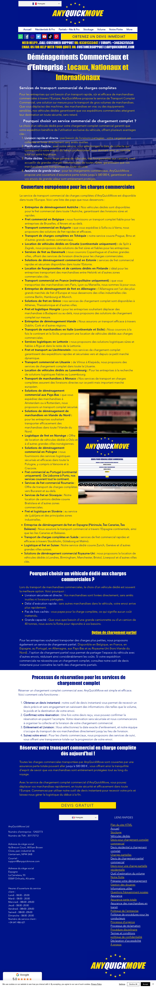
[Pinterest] (56, 36)
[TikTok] (50, 36)
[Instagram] (32, 36)
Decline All (133, 984)
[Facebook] (26, 36)
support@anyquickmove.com (24, 861)
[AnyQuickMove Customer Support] (20, 36)
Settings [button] (122, 984)
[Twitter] (38, 36)
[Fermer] (153, 984)
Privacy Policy (96, 984)
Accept (145, 984)
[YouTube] (44, 36)
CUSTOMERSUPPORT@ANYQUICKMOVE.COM (105, 47)
